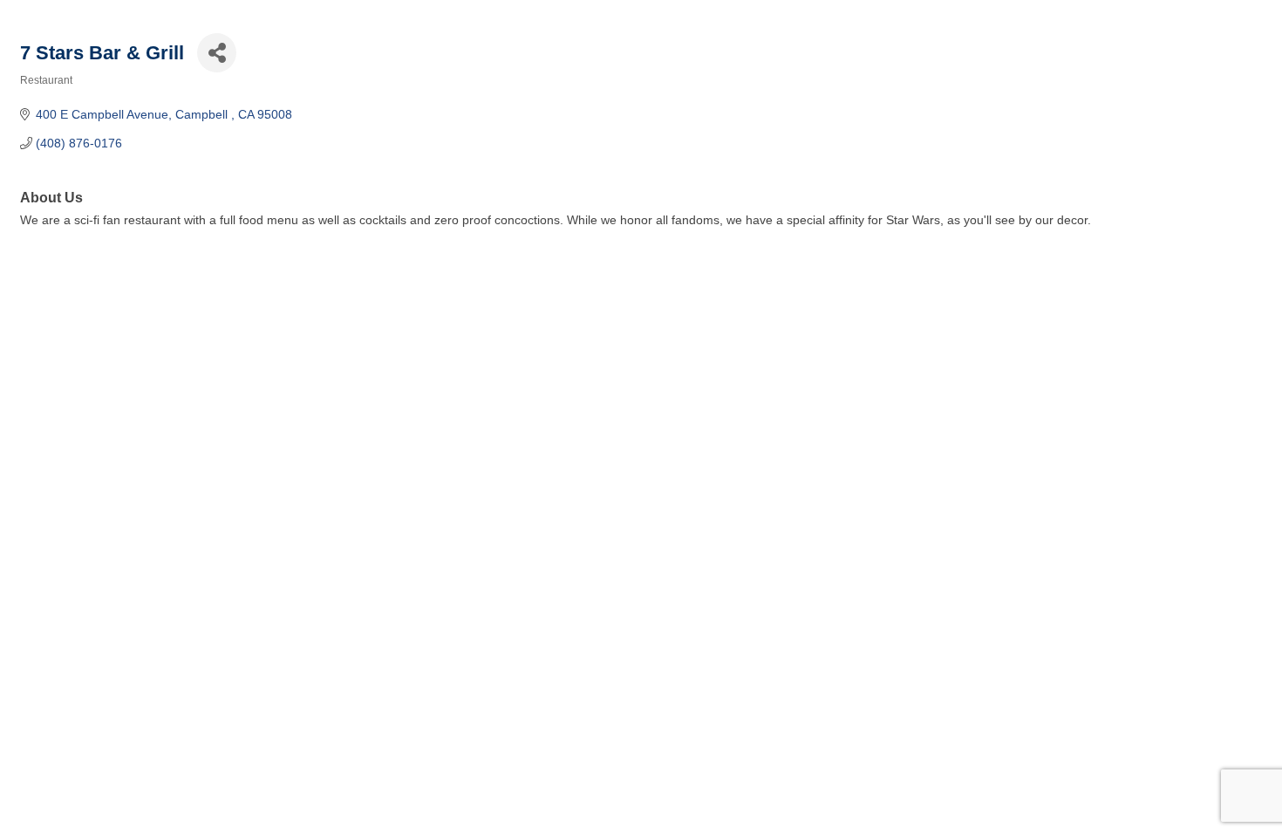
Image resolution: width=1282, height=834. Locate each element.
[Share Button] (216, 52)
